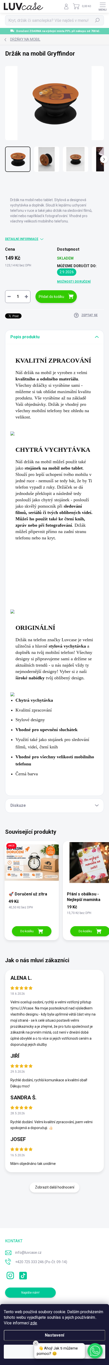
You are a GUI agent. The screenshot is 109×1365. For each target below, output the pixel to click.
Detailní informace (21, 239)
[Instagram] (9, 1274)
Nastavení (54, 1335)
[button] (95, 1350)
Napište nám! (30, 1292)
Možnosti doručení (74, 281)
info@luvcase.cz (28, 1252)
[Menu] (102, 6)
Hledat (97, 20)
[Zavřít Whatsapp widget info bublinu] (36, 1343)
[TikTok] (22, 1274)
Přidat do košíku (51, 297)
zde (33, 1323)
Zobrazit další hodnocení (54, 1187)
